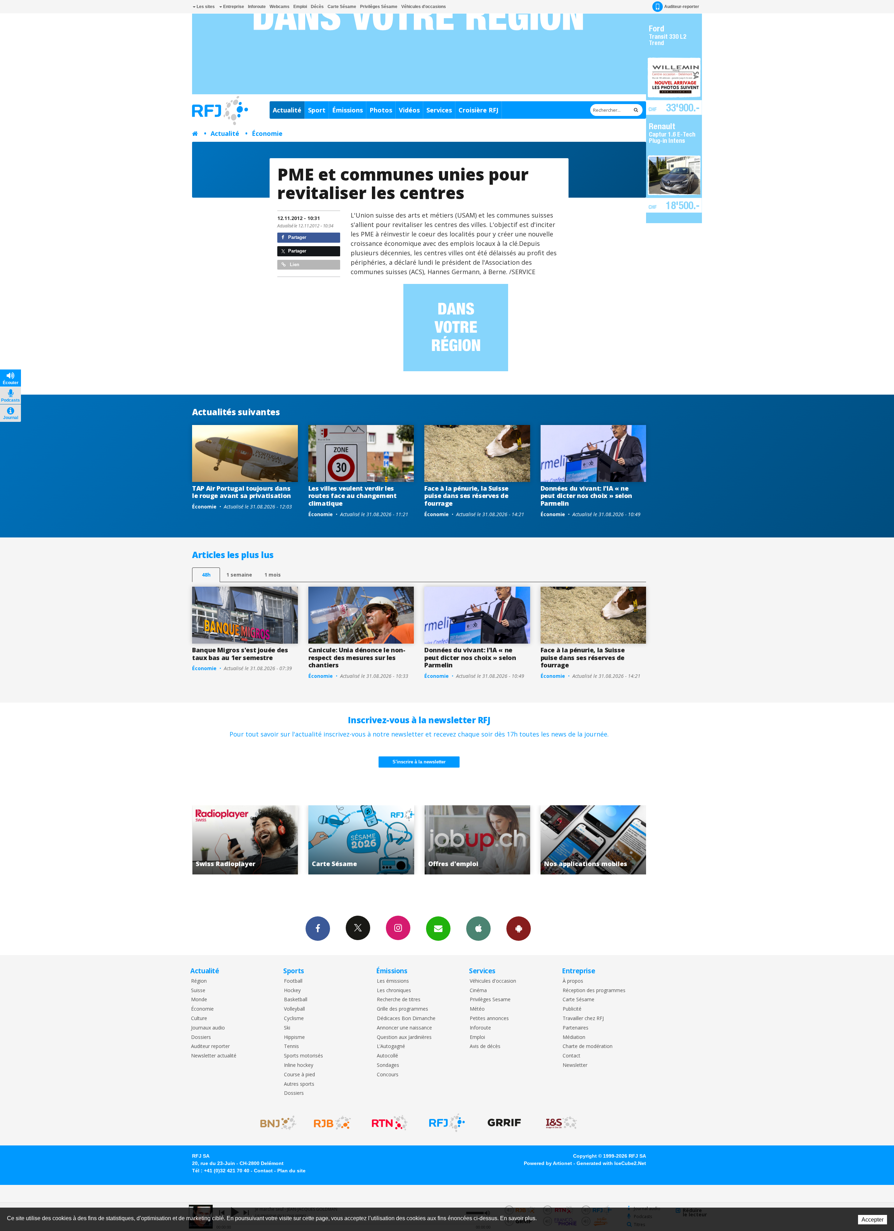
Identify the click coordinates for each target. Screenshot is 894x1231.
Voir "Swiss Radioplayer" (593, 839)
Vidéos (409, 110)
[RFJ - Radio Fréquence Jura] (447, 1122)
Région (199, 981)
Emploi (300, 6)
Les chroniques (394, 991)
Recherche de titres (398, 1000)
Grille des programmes (402, 1009)
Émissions (347, 110)
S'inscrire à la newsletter (419, 761)
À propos (573, 981)
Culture (199, 1018)
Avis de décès (485, 1046)
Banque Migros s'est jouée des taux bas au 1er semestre (240, 654)
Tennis (291, 1046)
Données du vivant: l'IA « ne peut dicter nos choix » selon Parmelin (586, 495)
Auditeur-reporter (681, 6)
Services (439, 110)
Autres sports (299, 1084)
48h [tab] (206, 574)
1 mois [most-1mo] (272, 574)
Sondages (388, 1065)
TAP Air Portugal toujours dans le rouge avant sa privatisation (241, 492)
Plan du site (291, 1170)
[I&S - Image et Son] (561, 1122)
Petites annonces (489, 1018)
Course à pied (299, 1075)
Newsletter (575, 1065)
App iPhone (478, 928)
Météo (477, 1009)
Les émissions (393, 981)
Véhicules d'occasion (493, 981)
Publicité (572, 1009)
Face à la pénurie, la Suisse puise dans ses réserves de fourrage (466, 495)
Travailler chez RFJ (583, 1018)
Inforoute (257, 6)
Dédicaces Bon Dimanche (406, 1018)
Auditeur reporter (210, 1046)
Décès (317, 6)
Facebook (318, 928)
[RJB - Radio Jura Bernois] (332, 1122)
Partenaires (575, 1028)
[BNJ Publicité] (275, 1122)
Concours (387, 1075)
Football (293, 981)
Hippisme (294, 1037)
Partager (296, 237)
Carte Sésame (342, 6)
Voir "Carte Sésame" (245, 839)
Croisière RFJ (478, 110)
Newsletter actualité (213, 1056)
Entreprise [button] (233, 6)
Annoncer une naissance (404, 1028)
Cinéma (478, 991)
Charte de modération (588, 1046)
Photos (380, 110)
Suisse (198, 991)
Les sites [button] (205, 6)
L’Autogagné (391, 1046)
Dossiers (201, 1037)
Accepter (873, 1220)
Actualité (287, 110)
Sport (316, 110)
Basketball (295, 1000)
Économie (267, 133)
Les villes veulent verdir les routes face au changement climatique (352, 495)
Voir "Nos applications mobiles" (477, 839)
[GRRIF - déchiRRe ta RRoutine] (504, 1122)
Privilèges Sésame (378, 6)
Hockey (292, 991)
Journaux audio (208, 1028)
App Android (518, 928)
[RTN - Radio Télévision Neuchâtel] (390, 1122)
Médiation (574, 1037)
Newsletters (438, 928)
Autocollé (387, 1056)
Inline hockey (298, 1065)
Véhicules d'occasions (423, 6)
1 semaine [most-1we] (239, 574)
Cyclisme (294, 1018)
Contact (571, 1056)
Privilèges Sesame (490, 1000)
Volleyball (294, 1009)
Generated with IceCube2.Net (611, 1163)
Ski (287, 1028)
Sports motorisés (303, 1056)
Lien (293, 264)
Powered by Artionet (548, 1163)
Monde (199, 1000)
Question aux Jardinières (404, 1037)
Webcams (280, 6)
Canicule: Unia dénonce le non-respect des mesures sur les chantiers (356, 657)
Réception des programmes (594, 991)
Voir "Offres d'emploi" (361, 839)
